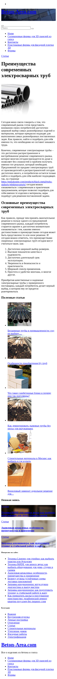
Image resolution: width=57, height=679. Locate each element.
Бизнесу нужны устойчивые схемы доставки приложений (27, 580)
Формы (12, 50)
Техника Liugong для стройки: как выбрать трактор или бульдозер (31, 560)
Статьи (5, 56)
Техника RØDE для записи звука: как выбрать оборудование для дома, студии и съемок (28, 514)
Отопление (14, 622)
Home (11, 33)
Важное (12, 614)
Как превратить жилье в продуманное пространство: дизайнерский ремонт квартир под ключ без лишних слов (28, 598)
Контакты (13, 42)
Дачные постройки (18, 619)
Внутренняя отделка (19, 617)
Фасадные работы (17, 634)
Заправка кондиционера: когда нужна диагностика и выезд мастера (28, 586)
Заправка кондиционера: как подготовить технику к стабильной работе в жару (25, 544)
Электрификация (17, 637)
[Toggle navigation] (2, 25)
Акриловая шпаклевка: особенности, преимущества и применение (22, 529)
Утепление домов (17, 631)
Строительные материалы (22, 628)
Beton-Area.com (18, 11)
